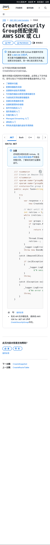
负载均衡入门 (12, 115)
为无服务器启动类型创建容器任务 (20, 94)
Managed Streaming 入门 (17, 118)
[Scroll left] (13, 8)
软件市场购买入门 (14, 108)
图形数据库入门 (13, 111)
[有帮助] (9, 312)
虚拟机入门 (11, 122)
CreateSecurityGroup (20, 322)
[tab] (12, 137)
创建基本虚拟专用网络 (15, 90)
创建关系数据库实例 (15, 101)
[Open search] (45, 7)
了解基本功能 (12, 83)
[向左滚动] (4, 137)
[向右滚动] (45, 137)
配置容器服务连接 (14, 87)
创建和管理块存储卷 (15, 104)
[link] (35, 20)
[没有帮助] (13, 312)
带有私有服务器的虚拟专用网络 (19, 125)
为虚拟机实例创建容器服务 (17, 97)
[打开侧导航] (3, 14)
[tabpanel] (25, 234)
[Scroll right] (39, 8)
